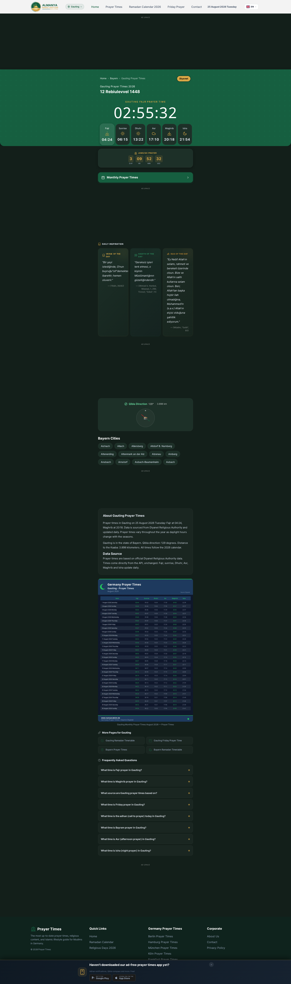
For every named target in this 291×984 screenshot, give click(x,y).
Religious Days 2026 (102, 947)
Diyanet (183, 78)
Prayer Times (114, 6)
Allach (120, 446)
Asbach (170, 462)
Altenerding (107, 454)
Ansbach (106, 462)
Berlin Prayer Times (160, 936)
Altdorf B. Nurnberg (161, 446)
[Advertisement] (145, 43)
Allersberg (137, 446)
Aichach (105, 446)
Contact (196, 6)
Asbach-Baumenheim (147, 462)
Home (95, 6)
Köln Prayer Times (159, 953)
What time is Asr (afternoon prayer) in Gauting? (128, 839)
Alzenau (156, 454)
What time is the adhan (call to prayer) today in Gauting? (133, 816)
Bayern (114, 78)
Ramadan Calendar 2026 (145, 6)
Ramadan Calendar (101, 942)
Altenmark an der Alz (132, 454)
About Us (213, 936)
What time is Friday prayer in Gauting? (123, 804)
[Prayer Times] (44, 6)
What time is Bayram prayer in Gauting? (123, 827)
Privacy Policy (216, 947)
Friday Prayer (176, 6)
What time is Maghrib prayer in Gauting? (124, 781)
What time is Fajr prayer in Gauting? (121, 770)
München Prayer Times (162, 947)
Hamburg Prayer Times (163, 942)
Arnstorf (122, 462)
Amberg (172, 454)
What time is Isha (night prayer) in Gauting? (126, 850)
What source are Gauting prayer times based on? (129, 793)
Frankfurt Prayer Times (163, 959)
